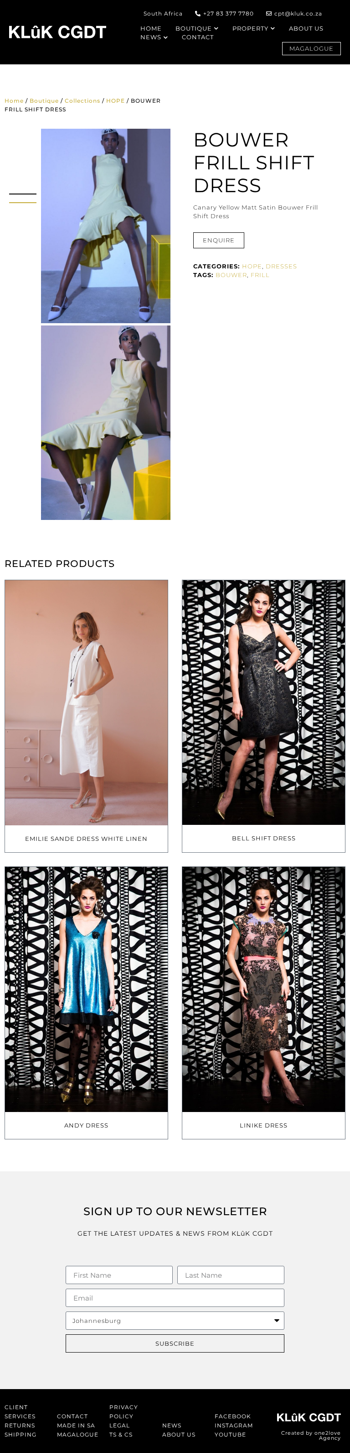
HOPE (115, 100)
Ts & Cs (121, 1434)
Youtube (230, 1434)
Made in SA (76, 1425)
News (171, 1425)
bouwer (231, 274)
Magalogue (77, 1434)
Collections (82, 100)
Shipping (20, 1434)
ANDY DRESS (86, 1125)
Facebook (233, 1416)
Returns (20, 1425)
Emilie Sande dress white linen (86, 838)
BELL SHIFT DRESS (264, 838)
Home (14, 100)
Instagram (234, 1425)
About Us (179, 1434)
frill (260, 274)
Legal (119, 1425)
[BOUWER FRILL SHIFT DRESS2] (105, 422)
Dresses (281, 266)
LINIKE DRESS (264, 1125)
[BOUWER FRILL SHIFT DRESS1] (105, 226)
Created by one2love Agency (311, 1435)
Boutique (44, 100)
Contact (72, 1416)
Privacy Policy (123, 1412)
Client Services (20, 1412)
